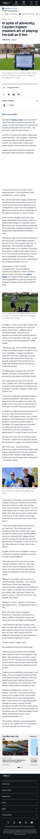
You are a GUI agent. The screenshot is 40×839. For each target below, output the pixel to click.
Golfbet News (6, 764)
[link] (6, 3)
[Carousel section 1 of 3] (19, 767)
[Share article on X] (4, 94)
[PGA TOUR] (6, 776)
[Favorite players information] (37, 101)
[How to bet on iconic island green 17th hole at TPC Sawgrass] (15, 747)
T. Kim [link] (7, 14)
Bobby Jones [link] (17, 120)
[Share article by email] (19, 94)
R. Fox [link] (24, 14)
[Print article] (14, 94)
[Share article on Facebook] (9, 94)
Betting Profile (34, 764)
